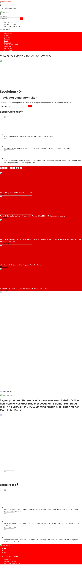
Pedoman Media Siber (12, 563)
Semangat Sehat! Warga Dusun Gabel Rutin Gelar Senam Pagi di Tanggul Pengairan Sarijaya (37, 148)
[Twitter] (5, 551)
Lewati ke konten (6, 1)
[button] (21, 18)
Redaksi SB (8, 560)
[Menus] (0, 3)
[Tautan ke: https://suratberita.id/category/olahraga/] (21, 111)
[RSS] (5, 553)
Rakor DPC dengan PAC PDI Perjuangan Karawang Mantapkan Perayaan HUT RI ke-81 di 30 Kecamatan (41, 509)
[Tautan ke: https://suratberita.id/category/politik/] (17, 484)
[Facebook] (5, 549)
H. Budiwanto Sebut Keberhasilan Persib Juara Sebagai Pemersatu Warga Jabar (33, 136)
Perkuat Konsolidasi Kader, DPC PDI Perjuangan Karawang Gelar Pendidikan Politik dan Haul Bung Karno (41, 540)
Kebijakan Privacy (10, 562)
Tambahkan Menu (10, 9)
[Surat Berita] (5, 12)
